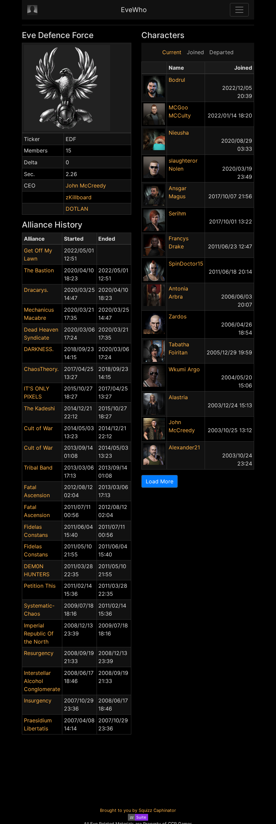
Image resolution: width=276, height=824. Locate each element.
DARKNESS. (39, 349)
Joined (195, 52)
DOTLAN (77, 208)
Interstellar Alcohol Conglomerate (42, 681)
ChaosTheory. (41, 369)
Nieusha (179, 132)
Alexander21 (184, 447)
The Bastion (39, 270)
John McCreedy (86, 185)
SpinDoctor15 (186, 263)
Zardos (177, 316)
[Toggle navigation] (239, 9)
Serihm (177, 213)
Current (171, 52)
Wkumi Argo (184, 369)
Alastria (178, 397)
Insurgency (37, 700)
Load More (159, 481)
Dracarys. (36, 289)
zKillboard (79, 197)
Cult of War (38, 428)
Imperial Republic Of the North (39, 633)
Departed (221, 52)
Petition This (40, 585)
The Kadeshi (39, 408)
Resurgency (39, 653)
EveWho (134, 10)
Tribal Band (38, 467)
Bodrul (177, 79)
